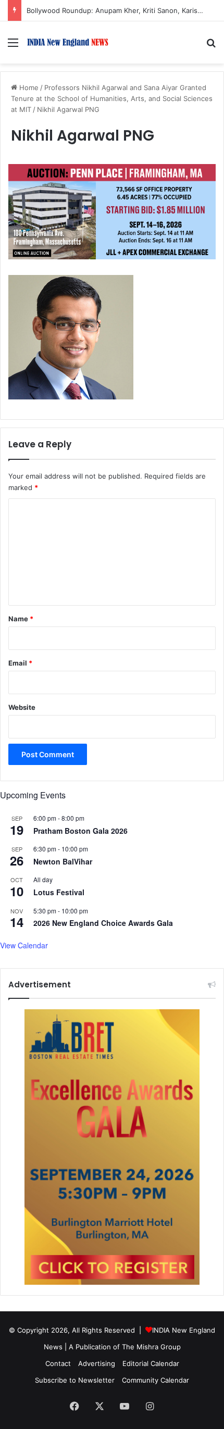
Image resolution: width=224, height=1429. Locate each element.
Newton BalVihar (62, 861)
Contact (58, 1363)
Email (20, 663)
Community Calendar (155, 1380)
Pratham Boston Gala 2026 (80, 830)
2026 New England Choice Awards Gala (103, 923)
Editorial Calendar (150, 1363)
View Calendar (24, 945)
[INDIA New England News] (67, 42)
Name (20, 619)
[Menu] (13, 46)
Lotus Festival (58, 892)
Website (21, 707)
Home (28, 87)
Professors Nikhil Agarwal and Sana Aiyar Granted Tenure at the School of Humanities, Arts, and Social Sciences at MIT (112, 98)
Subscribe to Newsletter (75, 1380)
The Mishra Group (151, 1347)
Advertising (96, 1363)
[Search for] (211, 46)
